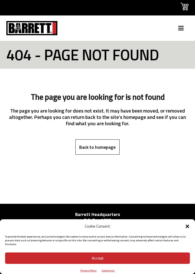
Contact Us (108, 270)
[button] (187, 226)
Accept (97, 258)
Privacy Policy (88, 270)
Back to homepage (97, 147)
